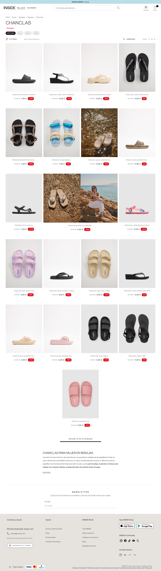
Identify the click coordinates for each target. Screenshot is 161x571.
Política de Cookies (94, 567)
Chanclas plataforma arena (99, 94)
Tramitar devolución (53, 542)
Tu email (47, 501)
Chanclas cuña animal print (137, 94)
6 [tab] (14, 45)
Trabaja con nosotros (90, 537)
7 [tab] (91, 110)
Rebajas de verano (89, 546)
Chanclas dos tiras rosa (24, 291)
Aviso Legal (140, 567)
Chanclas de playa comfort (23, 94)
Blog (84, 542)
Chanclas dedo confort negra (61, 291)
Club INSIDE (86, 529)
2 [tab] (9, 45)
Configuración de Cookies (110, 567)
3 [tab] (10, 45)
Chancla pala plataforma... (137, 160)
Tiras (36, 33)
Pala (20, 33)
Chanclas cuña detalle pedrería (137, 291)
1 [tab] (8, 45)
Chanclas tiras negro (99, 356)
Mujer (21, 8)
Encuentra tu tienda (21, 545)
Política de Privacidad (79, 567)
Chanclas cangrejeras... (62, 160)
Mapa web (148, 567)
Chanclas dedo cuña (137, 356)
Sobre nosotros (88, 533)
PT (130, 555)
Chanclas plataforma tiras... (24, 160)
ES (125, 555)
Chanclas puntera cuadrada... (80, 225)
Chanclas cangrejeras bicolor (137, 225)
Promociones (50, 537)
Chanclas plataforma (80, 421)
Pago (48, 533)
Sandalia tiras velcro (24, 225)
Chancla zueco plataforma (99, 160)
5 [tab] (13, 45)
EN (135, 555)
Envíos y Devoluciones (54, 529)
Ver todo (10, 33)
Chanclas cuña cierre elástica (61, 94)
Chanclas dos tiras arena (99, 291)
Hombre (32, 8)
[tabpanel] (24, 67)
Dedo (28, 33)
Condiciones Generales (127, 567)
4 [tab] (12, 45)
